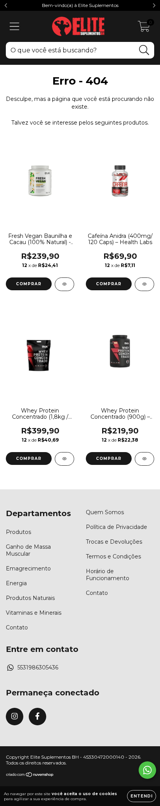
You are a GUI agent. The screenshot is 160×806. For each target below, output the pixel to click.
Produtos (18, 532)
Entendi (141, 796)
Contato (17, 627)
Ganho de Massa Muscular (28, 550)
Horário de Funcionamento (107, 575)
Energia (16, 583)
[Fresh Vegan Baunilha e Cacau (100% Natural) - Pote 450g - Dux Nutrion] (64, 284)
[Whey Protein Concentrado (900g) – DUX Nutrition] (144, 459)
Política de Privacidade (116, 526)
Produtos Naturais (30, 598)
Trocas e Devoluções (114, 541)
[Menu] (14, 26)
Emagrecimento (28, 568)
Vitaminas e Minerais (33, 612)
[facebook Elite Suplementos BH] (37, 716)
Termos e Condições (113, 556)
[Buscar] (144, 50)
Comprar (29, 283)
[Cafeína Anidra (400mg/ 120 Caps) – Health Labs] (144, 284)
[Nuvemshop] (30, 775)
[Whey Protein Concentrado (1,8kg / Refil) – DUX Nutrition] (64, 459)
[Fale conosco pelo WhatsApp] (147, 770)
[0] (143, 28)
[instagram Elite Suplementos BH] (14, 716)
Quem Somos (105, 512)
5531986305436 (37, 667)
